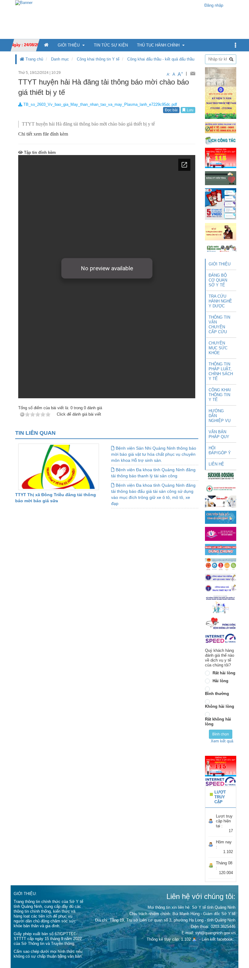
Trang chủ (33, 59)
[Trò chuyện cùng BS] (220, 501)
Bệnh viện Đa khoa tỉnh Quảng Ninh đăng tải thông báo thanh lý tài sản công (153, 472)
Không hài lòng (219, 706)
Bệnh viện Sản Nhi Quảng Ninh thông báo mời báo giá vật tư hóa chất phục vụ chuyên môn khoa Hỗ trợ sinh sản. (153, 454)
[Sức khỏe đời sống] (220, 475)
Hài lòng (220, 681)
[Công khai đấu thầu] (220, 577)
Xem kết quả (222, 741)
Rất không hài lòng (218, 721)
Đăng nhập (213, 5)
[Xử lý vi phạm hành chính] (220, 231)
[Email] (192, 73)
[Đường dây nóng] (220, 127)
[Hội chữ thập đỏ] (220, 488)
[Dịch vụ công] (220, 564)
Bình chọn (220, 734)
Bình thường (217, 693)
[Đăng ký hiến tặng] (220, 178)
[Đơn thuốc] (220, 604)
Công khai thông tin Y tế (98, 59)
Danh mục (60, 59)
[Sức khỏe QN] (220, 248)
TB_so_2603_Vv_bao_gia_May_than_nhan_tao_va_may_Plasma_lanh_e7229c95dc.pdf (99, 104)
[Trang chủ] (23, 2)
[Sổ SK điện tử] (220, 204)
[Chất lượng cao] (220, 549)
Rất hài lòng (224, 673)
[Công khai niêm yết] (220, 588)
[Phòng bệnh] (220, 623)
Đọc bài (171, 110)
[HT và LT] (220, 533)
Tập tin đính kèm (39, 152)
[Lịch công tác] (220, 140)
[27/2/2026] (220, 92)
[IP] (220, 638)
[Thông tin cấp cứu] (220, 157)
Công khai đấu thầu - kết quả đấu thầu (160, 59)
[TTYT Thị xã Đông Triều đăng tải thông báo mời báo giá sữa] (58, 466)
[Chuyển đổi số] (220, 517)
